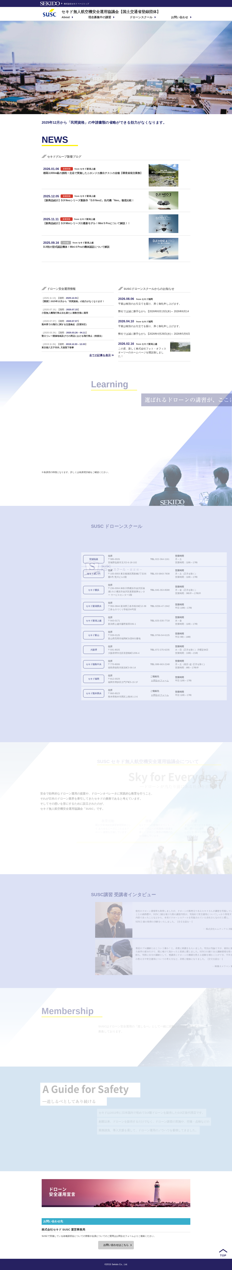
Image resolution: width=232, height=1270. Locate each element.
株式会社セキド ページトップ (76, 4)
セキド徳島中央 (55, 664)
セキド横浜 (55, 590)
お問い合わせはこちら (116, 1245)
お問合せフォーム (122, 680)
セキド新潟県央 (55, 606)
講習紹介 (165, 484)
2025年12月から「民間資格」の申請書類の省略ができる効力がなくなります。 (104, 122)
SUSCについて (166, 853)
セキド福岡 (55, 679)
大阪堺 (55, 649)
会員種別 (165, 1044)
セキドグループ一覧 (164, 274)
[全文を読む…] (131, 921)
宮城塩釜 (55, 559)
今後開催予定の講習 (163, 710)
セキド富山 (55, 635)
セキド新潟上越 (55, 620)
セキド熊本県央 (55, 693)
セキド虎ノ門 (55, 573)
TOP (223, 1255)
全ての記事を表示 (100, 355)
